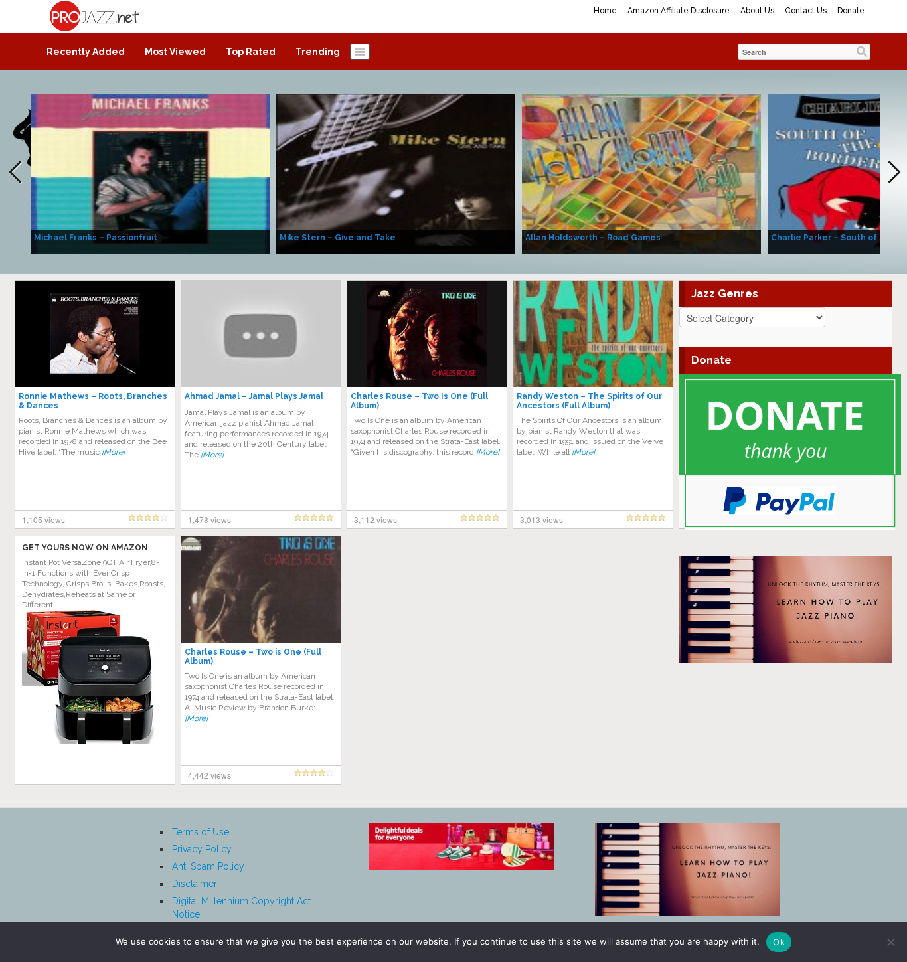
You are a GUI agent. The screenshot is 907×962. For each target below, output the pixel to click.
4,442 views (209, 775)
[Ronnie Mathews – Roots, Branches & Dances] (95, 333)
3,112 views (375, 519)
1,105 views (43, 519)
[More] (113, 452)
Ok (779, 942)
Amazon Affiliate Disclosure (678, 10)
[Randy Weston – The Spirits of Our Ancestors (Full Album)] (593, 333)
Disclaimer (194, 883)
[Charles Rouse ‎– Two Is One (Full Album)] (427, 333)
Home (605, 10)
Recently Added (85, 51)
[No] (890, 942)
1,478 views (209, 519)
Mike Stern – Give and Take (338, 237)
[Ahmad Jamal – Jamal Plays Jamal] (261, 333)
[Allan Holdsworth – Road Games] (641, 172)
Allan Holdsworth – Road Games (593, 237)
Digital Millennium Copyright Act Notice (241, 908)
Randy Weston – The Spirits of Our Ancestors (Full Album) (589, 401)
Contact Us (806, 10)
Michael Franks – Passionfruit (95, 237)
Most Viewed (175, 51)
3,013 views (541, 519)
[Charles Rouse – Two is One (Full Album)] (261, 589)
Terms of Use (200, 832)
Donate (851, 10)
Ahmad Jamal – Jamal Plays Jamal (254, 396)
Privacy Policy (202, 849)
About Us (757, 10)
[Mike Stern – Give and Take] (395, 172)
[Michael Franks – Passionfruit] (150, 172)
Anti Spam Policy (208, 866)
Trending (317, 51)
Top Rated (251, 51)
